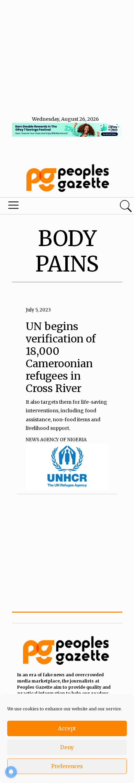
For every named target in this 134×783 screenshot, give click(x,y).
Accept (67, 728)
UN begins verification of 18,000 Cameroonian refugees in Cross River (61, 357)
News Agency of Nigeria (56, 440)
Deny (67, 747)
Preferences (67, 766)
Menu (45, 207)
